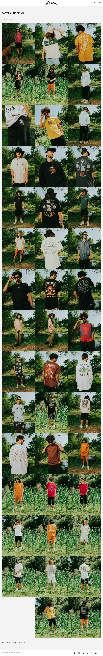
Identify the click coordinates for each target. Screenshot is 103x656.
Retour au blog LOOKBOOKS (15, 642)
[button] (100, 3)
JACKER (5, 653)
